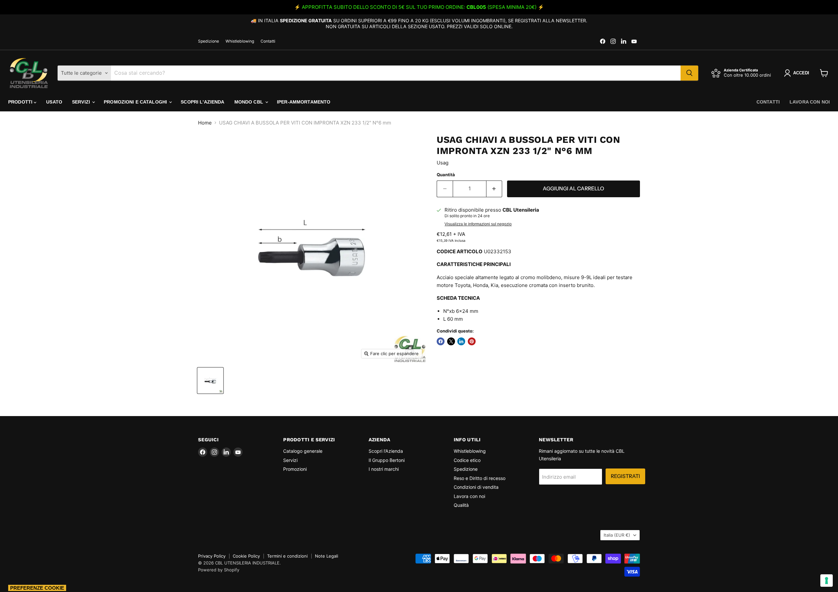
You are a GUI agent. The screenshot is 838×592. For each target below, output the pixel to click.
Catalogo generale (302, 451)
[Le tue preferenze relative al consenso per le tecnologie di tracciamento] (826, 580)
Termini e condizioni (287, 556)
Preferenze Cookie (37, 588)
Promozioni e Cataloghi (136, 102)
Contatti (268, 41)
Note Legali (326, 556)
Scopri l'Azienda (202, 102)
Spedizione (208, 41)
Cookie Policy (246, 556)
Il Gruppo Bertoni (387, 460)
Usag (442, 163)
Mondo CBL (249, 102)
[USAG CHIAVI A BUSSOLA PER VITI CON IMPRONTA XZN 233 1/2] (210, 380)
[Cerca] (689, 73)
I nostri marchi (384, 469)
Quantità (446, 174)
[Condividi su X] (451, 341)
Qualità (461, 505)
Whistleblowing (240, 41)
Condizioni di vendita (476, 487)
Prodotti (21, 102)
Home (205, 122)
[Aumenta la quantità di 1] (494, 189)
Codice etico (467, 460)
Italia (617, 535)
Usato (54, 102)
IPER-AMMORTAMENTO (303, 102)
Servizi (81, 102)
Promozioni (295, 469)
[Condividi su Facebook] (441, 341)
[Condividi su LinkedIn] (461, 341)
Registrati (625, 476)
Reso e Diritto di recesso (479, 478)
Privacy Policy (212, 556)
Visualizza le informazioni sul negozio (478, 224)
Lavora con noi (810, 102)
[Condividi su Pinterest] (472, 341)
